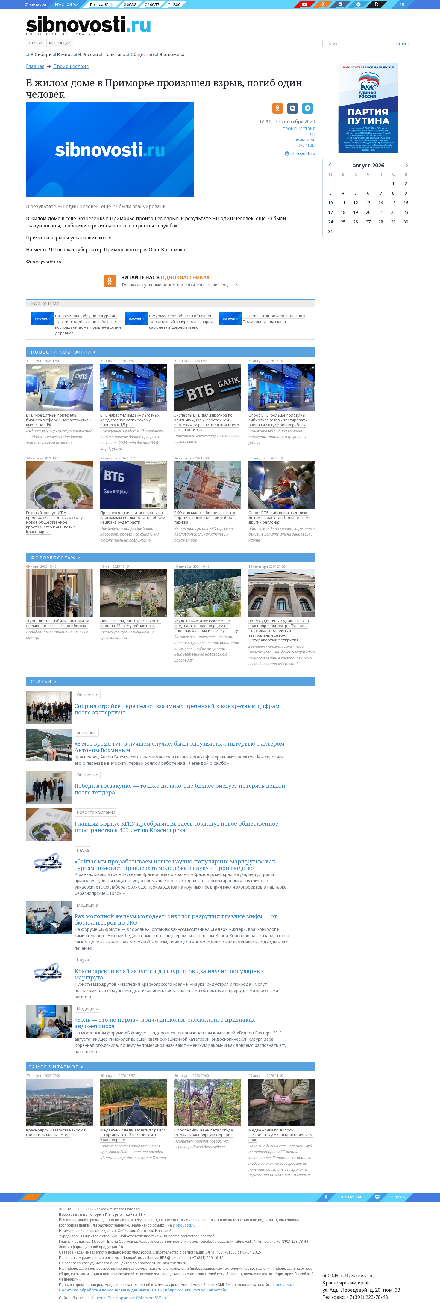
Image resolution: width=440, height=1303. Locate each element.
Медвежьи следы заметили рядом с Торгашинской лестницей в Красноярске (133, 1134)
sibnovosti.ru (184, 1225)
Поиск (402, 43)
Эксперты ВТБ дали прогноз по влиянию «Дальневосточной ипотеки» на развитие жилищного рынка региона (206, 422)
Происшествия (71, 66)
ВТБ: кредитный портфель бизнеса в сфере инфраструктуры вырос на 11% (58, 419)
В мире (65, 54)
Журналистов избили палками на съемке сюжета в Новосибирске (57, 623)
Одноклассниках (185, 277)
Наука (83, 850)
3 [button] (330, 193)
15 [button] (393, 202)
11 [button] (343, 202)
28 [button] (380, 222)
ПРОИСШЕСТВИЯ (299, 128)
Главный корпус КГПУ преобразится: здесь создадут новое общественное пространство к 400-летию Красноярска (55, 522)
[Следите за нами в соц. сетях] (304, 4)
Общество (142, 54)
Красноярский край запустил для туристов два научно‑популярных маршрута (169, 974)
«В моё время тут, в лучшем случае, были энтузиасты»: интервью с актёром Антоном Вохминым (179, 747)
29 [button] (393, 222)
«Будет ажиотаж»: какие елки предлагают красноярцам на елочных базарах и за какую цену (206, 625)
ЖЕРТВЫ (307, 145)
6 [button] (368, 193)
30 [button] (405, 222)
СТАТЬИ (44, 681)
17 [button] (330, 212)
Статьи (36, 43)
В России (88, 54)
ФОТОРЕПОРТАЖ (56, 557)
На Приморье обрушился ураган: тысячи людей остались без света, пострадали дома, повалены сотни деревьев (88, 324)
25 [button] (343, 222)
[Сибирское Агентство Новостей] (88, 23)
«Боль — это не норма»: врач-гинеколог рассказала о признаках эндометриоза (165, 1023)
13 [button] (368, 202)
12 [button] (355, 202)
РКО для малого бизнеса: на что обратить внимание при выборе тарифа (204, 517)
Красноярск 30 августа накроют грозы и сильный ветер (55, 1132)
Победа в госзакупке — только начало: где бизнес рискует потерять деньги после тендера (180, 789)
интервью (87, 732)
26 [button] (355, 222)
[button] (330, 164)
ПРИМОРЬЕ (304, 139)
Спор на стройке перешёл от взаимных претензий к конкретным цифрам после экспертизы (177, 709)
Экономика (171, 54)
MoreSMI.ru (155, 1297)
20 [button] (368, 212)
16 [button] (405, 202)
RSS (31, 1197)
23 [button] (405, 212)
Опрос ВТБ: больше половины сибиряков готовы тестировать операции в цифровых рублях (277, 419)
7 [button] (381, 193)
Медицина (87, 905)
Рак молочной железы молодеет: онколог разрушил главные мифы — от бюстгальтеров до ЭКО (176, 919)
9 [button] (406, 193)
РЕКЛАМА (397, 1197)
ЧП (312, 134)
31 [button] (330, 231)
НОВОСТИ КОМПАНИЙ (63, 352)
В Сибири (41, 54)
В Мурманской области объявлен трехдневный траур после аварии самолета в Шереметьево (181, 321)
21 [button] (380, 212)
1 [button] (393, 183)
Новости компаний (96, 812)
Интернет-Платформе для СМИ (118, 1297)
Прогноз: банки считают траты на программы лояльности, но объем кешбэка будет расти (132, 517)
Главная (35, 66)
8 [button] (393, 193)
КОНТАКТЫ (351, 1197)
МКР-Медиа (60, 43)
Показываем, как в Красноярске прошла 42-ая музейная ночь (130, 623)
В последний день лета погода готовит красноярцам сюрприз (203, 1132)
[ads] (368, 109)
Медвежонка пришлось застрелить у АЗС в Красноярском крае (280, 1134)
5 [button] (355, 193)
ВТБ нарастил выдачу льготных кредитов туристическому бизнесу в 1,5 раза (130, 419)
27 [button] (368, 222)
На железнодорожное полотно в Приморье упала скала (274, 318)
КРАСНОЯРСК (66, 4)
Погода (96, 4)
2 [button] (406, 183)
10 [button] (330, 202)
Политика (114, 54)
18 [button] (343, 212)
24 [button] (330, 222)
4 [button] (343, 193)
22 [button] (393, 212)
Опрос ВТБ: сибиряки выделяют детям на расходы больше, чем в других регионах (280, 517)
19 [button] (355, 212)
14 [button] (380, 202)
